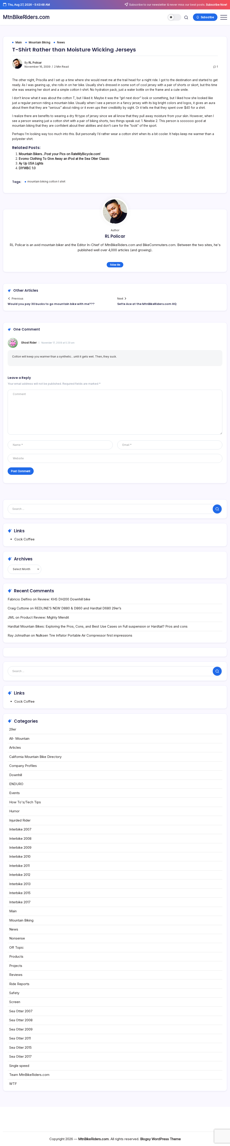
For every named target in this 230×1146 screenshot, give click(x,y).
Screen (14, 1002)
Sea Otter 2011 (20, 1038)
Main (13, 911)
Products (16, 956)
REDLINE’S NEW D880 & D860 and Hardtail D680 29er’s (78, 608)
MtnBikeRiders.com (26, 17)
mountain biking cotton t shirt (46, 181)
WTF (13, 1084)
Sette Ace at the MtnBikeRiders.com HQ (147, 304)
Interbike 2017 (20, 902)
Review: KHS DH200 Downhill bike (64, 599)
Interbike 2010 (20, 856)
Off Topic (16, 947)
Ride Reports (19, 984)
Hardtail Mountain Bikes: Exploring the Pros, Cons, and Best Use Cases (62, 626)
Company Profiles (23, 766)
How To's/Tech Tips (25, 802)
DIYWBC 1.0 (27, 168)
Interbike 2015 (20, 893)
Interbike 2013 (20, 884)
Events (14, 793)
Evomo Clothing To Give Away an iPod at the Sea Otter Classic (64, 158)
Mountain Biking (21, 920)
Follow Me (115, 264)
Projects (15, 966)
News (13, 929)
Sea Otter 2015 (20, 1047)
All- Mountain (19, 738)
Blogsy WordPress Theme (160, 1139)
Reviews (15, 975)
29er (12, 729)
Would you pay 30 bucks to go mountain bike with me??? (51, 304)
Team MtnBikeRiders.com (29, 1075)
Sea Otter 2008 (21, 1020)
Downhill (15, 775)
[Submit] (217, 508)
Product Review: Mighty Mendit (44, 617)
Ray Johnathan (19, 635)
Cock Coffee (24, 539)
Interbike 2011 (19, 866)
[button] (174, 17)
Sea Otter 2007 (21, 1011)
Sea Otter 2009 (21, 1029)
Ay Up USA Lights (31, 163)
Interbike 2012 (19, 875)
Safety (14, 993)
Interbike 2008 (20, 838)
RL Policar (35, 62)
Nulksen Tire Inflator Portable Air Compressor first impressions (84, 635)
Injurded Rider (20, 820)
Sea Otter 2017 (20, 1056)
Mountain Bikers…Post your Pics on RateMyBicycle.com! (59, 154)
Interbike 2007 (20, 829)
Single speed (19, 1066)
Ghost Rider (29, 342)
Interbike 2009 (20, 847)
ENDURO (16, 784)
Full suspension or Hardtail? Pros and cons (155, 626)
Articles (15, 747)
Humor (14, 811)
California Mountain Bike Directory (35, 757)
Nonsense (17, 938)
